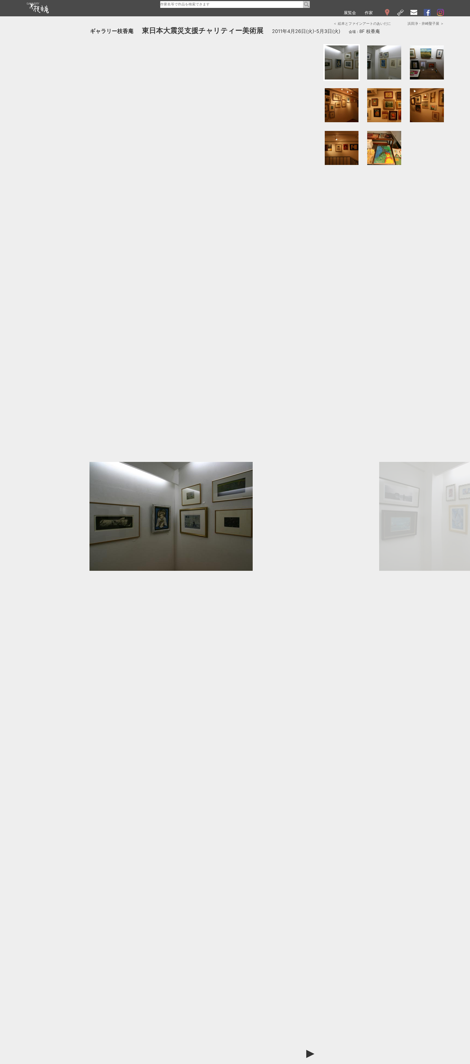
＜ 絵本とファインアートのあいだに (362, 23)
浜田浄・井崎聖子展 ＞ (425, 23)
